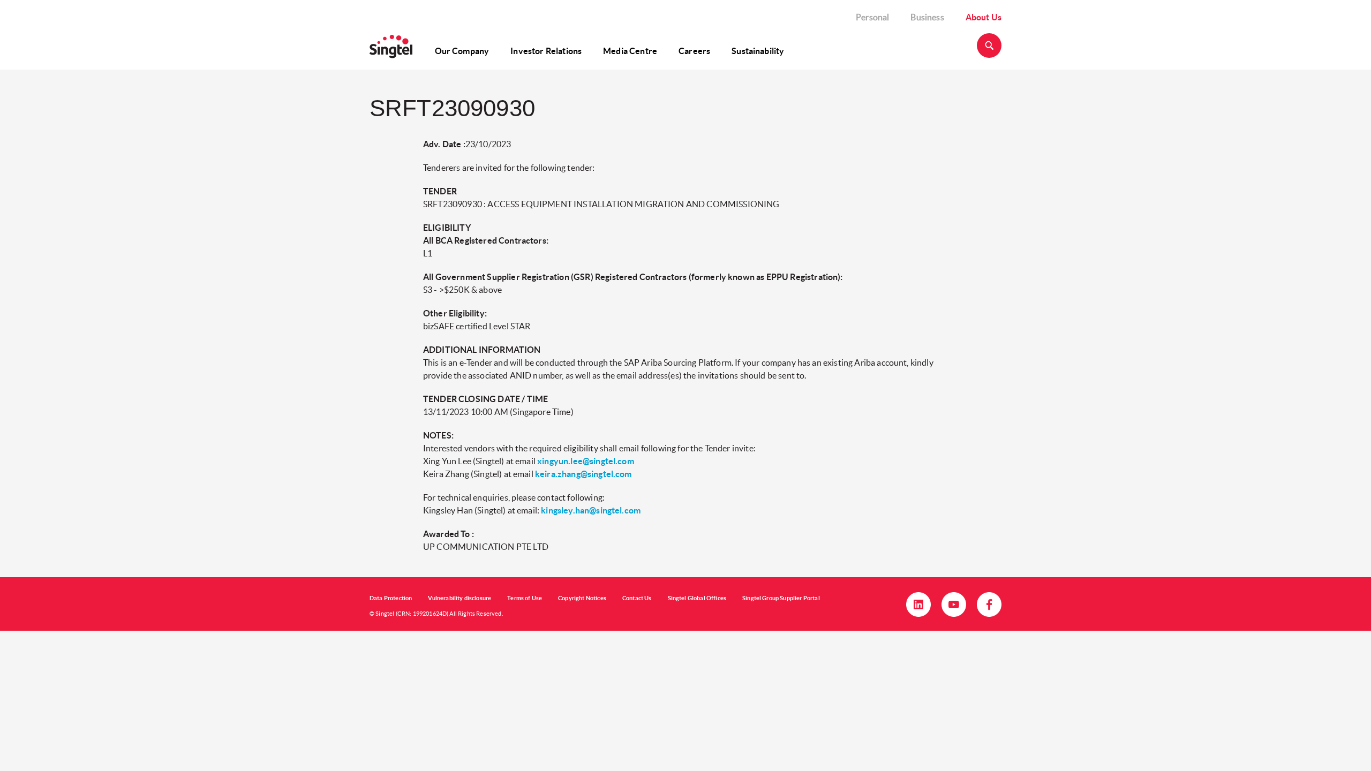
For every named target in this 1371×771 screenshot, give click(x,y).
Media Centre (630, 51)
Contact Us (637, 598)
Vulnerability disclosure (459, 598)
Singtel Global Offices (697, 598)
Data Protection (391, 598)
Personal (872, 17)
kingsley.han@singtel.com (591, 510)
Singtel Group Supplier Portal (781, 598)
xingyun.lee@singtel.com (585, 461)
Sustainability (758, 51)
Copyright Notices (582, 598)
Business (927, 17)
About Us (983, 17)
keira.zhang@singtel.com (583, 474)
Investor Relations (546, 51)
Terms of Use (524, 598)
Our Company (462, 51)
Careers (694, 51)
